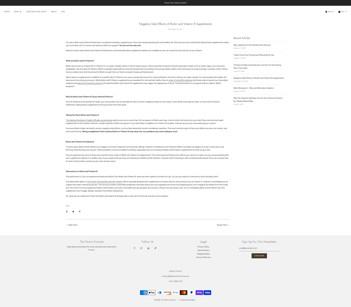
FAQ (63, 11)
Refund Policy (203, 250)
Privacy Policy (203, 247)
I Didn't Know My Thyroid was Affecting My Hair (253, 55)
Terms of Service (203, 257)
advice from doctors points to (90, 83)
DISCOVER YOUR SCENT (36, 11)
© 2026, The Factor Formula (164, 300)
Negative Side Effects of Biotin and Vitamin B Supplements (258, 78)
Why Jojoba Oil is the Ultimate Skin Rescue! (252, 45)
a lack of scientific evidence (180, 80)
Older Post (72, 225)
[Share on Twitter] (73, 211)
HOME (6, 11)
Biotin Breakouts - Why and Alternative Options (253, 88)
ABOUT (54, 11)
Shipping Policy (203, 254)
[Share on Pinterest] (80, 211)
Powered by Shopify (187, 300)
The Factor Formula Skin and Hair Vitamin (104, 181)
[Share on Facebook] (67, 211)
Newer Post (222, 225)
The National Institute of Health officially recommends (89, 120)
